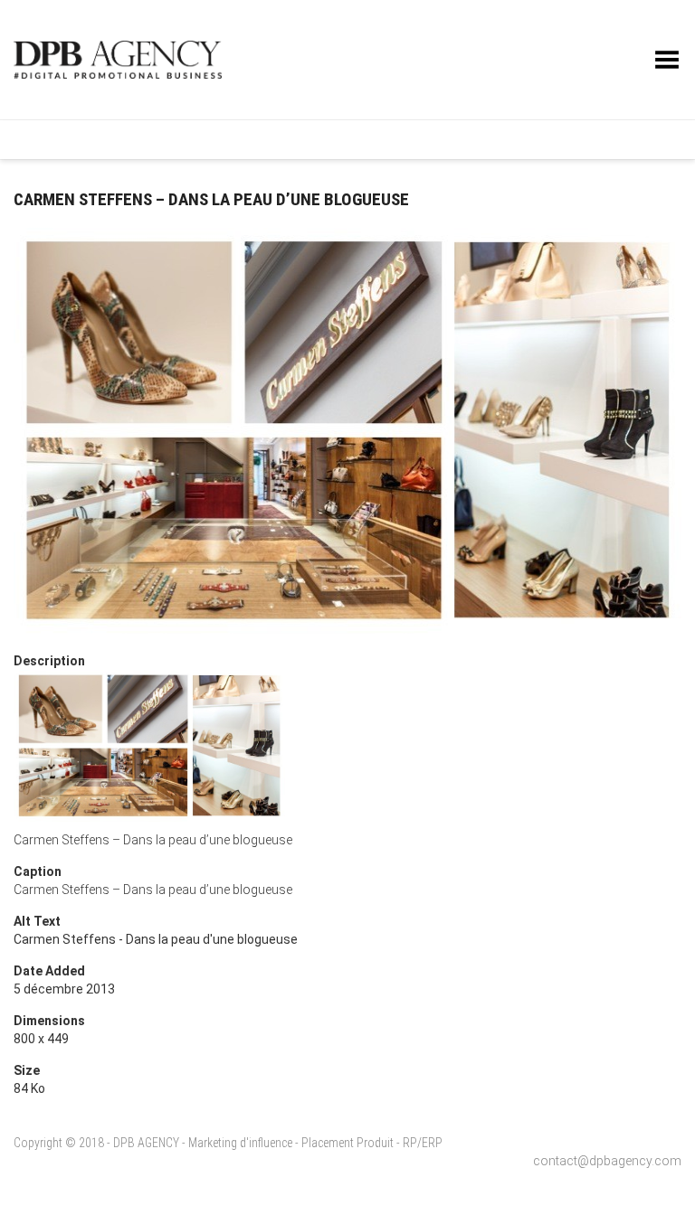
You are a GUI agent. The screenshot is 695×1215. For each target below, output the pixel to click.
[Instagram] (535, 139)
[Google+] (562, 139)
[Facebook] (481, 139)
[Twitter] (507, 139)
